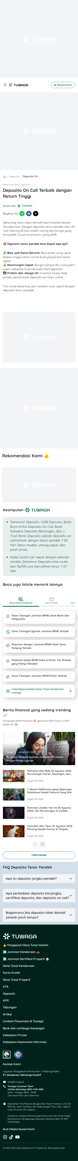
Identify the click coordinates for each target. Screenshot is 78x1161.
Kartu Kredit (11, 972)
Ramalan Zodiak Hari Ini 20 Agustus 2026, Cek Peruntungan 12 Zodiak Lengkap (49, 810)
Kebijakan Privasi (15, 1035)
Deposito (14, 176)
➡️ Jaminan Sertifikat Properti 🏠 (26, 959)
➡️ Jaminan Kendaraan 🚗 (21, 952)
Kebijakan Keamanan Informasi (24, 1042)
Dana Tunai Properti (16, 979)
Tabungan (10, 1007)
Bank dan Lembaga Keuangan (23, 1028)
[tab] (21, 601)
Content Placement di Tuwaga (23, 1021)
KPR (6, 1000)
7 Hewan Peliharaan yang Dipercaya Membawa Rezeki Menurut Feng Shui (49, 791)
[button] (22, 213)
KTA (5, 986)
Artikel (7, 1014)
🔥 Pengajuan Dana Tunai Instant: (26, 945)
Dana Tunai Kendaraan (18, 966)
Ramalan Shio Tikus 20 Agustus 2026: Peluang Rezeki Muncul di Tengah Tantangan (50, 829)
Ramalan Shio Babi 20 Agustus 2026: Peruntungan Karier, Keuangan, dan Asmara (49, 774)
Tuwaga (10, 752)
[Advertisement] (39, 39)
